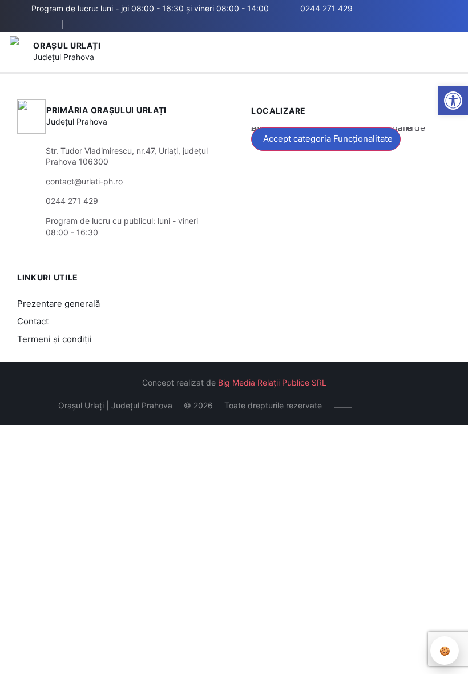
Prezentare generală (58, 303)
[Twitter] (101, 24)
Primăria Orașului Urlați (106, 110)
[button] (419, 52)
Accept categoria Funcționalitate (328, 138)
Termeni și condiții (54, 339)
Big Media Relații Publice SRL (272, 382)
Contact (33, 321)
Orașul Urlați (66, 45)
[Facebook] (84, 24)
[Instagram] (118, 24)
